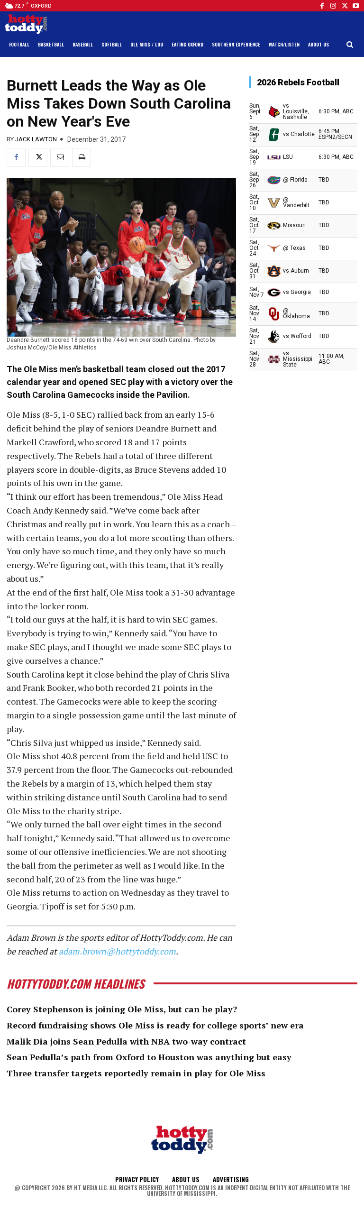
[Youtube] (356, 5)
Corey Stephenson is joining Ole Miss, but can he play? (122, 1009)
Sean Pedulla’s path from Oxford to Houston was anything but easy (149, 1057)
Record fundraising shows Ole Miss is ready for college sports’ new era (155, 1025)
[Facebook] (321, 5)
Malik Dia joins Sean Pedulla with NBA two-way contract (126, 1041)
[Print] (81, 157)
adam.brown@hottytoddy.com (117, 951)
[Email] (59, 157)
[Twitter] (344, 5)
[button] (350, 45)
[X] (37, 157)
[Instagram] (333, 5)
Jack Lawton (36, 139)
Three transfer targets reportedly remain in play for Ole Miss (136, 1073)
